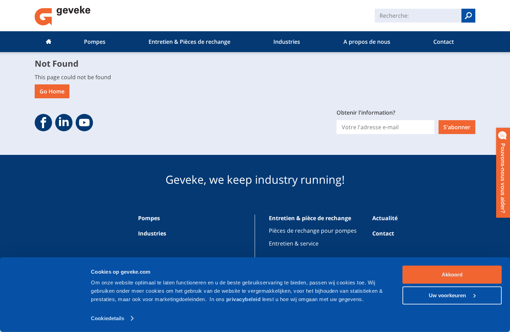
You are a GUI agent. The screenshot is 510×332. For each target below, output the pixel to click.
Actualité (385, 218)
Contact (443, 41)
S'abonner (456, 127)
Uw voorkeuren (448, 295)
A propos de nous (366, 41)
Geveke (63, 15)
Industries (286, 41)
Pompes (94, 41)
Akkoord (452, 274)
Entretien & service (293, 243)
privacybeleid (244, 299)
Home (48, 41)
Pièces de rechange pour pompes (313, 230)
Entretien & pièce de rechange (310, 218)
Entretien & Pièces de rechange (189, 41)
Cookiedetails (107, 318)
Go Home (52, 91)
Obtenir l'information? (366, 112)
